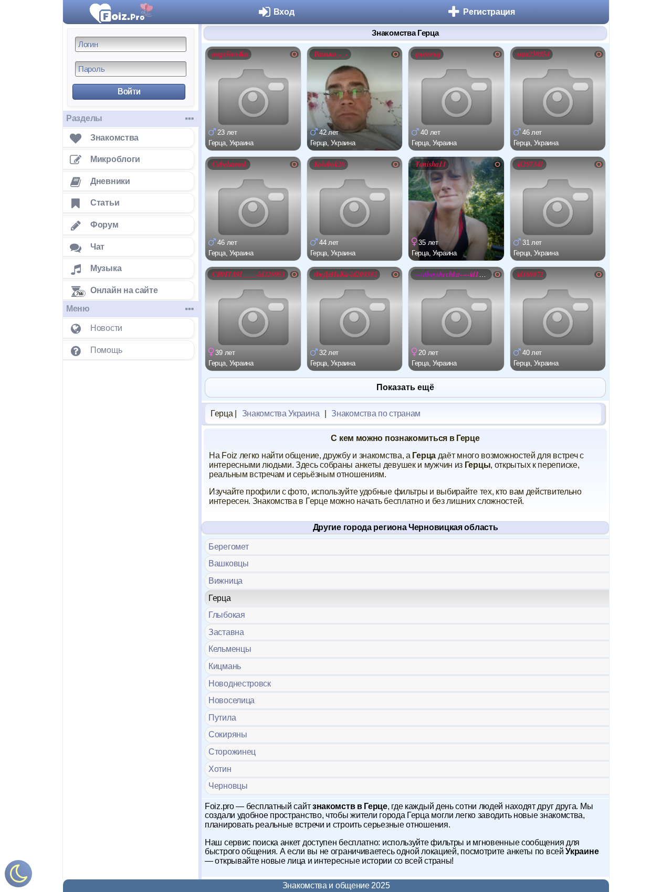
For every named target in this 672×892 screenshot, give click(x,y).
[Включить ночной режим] (18, 876)
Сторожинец (232, 751)
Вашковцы (228, 563)
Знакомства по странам (376, 413)
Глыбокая (226, 614)
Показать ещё (405, 387)
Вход (284, 11)
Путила (222, 717)
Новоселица (231, 700)
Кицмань (224, 666)
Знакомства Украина (281, 413)
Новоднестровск (239, 683)
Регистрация (489, 11)
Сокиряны (227, 734)
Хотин (220, 769)
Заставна (226, 632)
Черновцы (228, 785)
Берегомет (228, 546)
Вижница (225, 580)
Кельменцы (229, 648)
